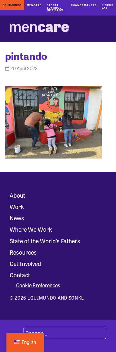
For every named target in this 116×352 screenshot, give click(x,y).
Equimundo (12, 5)
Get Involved (25, 263)
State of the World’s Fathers (45, 240)
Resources (23, 252)
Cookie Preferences (38, 285)
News (17, 218)
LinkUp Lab (107, 6)
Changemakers (84, 5)
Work (17, 206)
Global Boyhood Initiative (55, 7)
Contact (20, 274)
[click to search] (16, 333)
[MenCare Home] (39, 29)
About (17, 195)
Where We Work (31, 229)
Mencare (34, 5)
